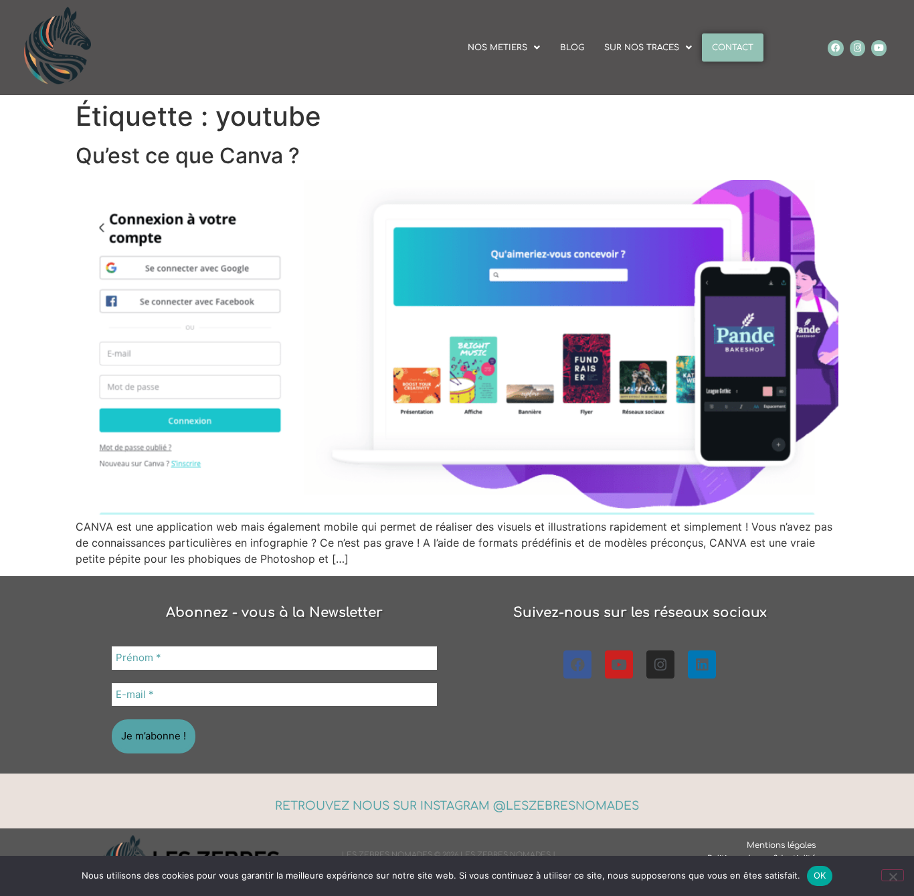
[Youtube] (879, 48)
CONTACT (732, 47)
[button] (504, 47)
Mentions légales (781, 845)
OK (820, 875)
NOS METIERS (497, 47)
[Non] (892, 875)
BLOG (572, 47)
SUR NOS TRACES (641, 47)
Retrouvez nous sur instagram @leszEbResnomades (457, 806)
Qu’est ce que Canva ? (188, 156)
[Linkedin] (702, 664)
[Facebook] (835, 48)
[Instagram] (857, 48)
